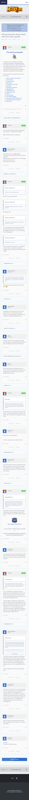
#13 (26, 562)
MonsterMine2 (11, 149)
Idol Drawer (9, 82)
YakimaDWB (11, 306)
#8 (26, 376)
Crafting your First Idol (12, 84)
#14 (26, 615)
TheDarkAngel (10, 356)
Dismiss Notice (26, 25)
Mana (7, 93)
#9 (26, 420)
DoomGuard (11, 684)
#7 (26, 347)
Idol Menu (8, 86)
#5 (26, 290)
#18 (26, 747)
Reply (18, 112)
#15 (26, 673)
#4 (26, 254)
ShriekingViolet (7, 623)
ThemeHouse (19, 791)
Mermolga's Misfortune (14, 524)
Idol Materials (9, 95)
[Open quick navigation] (26, 16)
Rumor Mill (9, 101)
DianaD (5, 117)
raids (19, 39)
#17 (26, 727)
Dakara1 (8, 117)
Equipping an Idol (10, 90)
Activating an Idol (10, 92)
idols (10, 39)
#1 (26, 109)
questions (14, 39)
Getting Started (10, 81)
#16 (26, 705)
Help (12, 778)
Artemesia (10, 549)
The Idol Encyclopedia (14, 52)
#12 (26, 538)
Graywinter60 (15, 117)
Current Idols (9, 79)
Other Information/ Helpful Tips (14, 98)
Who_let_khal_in (7, 452)
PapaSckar (10, 430)
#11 (26, 474)
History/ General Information (13, 78)
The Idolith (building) (11, 96)
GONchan (6, 483)
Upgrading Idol (9, 89)
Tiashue (10, 47)
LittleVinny (6, 173)
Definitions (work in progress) (13, 99)
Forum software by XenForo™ (14, 790)
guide (6, 39)
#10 (26, 443)
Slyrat (9, 335)
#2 (26, 138)
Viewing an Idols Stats (11, 87)
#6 (26, 319)
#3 (26, 165)
